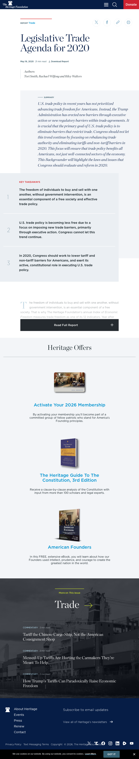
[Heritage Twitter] (89, 743)
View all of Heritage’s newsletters (85, 722)
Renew (19, 726)
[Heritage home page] (8, 710)
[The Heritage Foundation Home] (15, 4)
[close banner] (134, 754)
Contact (20, 732)
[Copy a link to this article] (118, 22)
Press (18, 720)
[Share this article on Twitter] (96, 23)
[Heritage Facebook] (103, 743)
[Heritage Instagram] (110, 743)
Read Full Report (66, 325)
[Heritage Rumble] (124, 743)
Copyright (57, 744)
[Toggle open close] (128, 312)
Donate (131, 4)
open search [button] (114, 4)
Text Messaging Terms (36, 744)
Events (19, 715)
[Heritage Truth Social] (96, 743)
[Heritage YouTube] (132, 743)
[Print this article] (128, 22)
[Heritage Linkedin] (117, 743)
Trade (32, 23)
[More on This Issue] (88, 603)
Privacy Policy (13, 744)
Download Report (60, 61)
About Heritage (25, 709)
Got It (111, 754)
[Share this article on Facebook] (107, 22)
